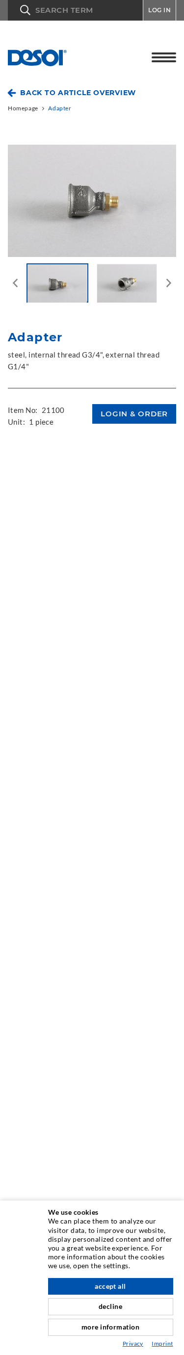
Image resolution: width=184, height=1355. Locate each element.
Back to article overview (78, 92)
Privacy (133, 1343)
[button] (75, 10)
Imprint (162, 1343)
